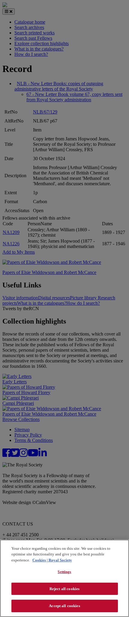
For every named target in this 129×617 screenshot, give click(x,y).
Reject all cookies (65, 589)
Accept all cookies (64, 606)
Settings (64, 571)
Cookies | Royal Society (52, 560)
